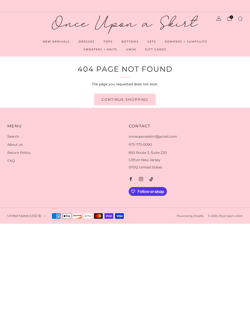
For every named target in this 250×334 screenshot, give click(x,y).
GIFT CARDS (156, 49)
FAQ (11, 160)
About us (15, 144)
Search (13, 136)
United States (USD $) (24, 216)
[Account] (218, 18)
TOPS (108, 41)
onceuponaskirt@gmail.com (153, 136)
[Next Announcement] (234, 6)
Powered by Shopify (190, 216)
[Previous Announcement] (15, 6)
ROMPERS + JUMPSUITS (186, 41)
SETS (151, 41)
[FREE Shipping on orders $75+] (125, 6)
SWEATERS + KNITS (100, 49)
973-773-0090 (140, 144)
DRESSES (87, 41)
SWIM (131, 49)
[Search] (240, 18)
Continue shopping (125, 99)
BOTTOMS (130, 41)
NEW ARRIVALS (56, 41)
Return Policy (19, 152)
